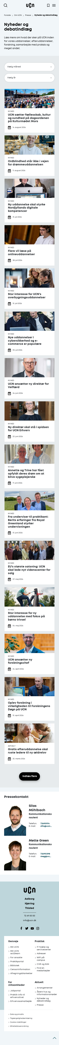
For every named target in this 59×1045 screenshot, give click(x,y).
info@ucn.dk (29, 920)
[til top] (54, 1038)
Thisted (29, 908)
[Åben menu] (54, 5)
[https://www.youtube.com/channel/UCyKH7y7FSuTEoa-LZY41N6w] (32, 928)
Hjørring (29, 904)
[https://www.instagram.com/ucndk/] (38, 928)
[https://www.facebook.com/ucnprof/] (21, 928)
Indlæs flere (30, 776)
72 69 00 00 (29, 916)
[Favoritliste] (48, 5)
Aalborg (29, 899)
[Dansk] (30, 5)
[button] (29, 67)
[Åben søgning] (6, 5)
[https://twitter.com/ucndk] (27, 928)
